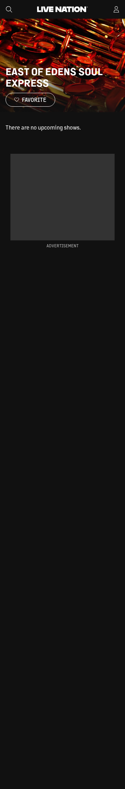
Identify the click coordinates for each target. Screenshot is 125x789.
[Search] (9, 9)
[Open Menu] (116, 9)
